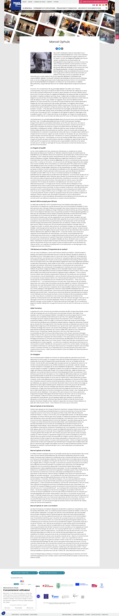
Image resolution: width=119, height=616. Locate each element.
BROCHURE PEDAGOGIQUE (51, 573)
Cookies (87, 614)
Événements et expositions (44, 8)
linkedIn (103, 573)
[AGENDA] (117, 15)
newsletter (106, 573)
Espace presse (33, 614)
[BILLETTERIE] (117, 20)
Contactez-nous (96, 614)
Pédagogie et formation (67, 8)
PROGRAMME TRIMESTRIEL (24, 573)
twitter (85, 573)
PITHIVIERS (56, 2)
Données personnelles (78, 614)
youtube (92, 573)
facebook (88, 573)
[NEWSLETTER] (117, 32)
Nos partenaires (24, 614)
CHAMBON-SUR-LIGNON (39, 2)
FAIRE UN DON (95, 2)
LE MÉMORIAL (27, 8)
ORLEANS (30, 2)
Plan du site (105, 614)
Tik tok (99, 573)
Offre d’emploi (15, 614)
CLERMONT (49, 2)
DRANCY (25, 2)
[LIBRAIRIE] (117, 28)
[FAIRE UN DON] (117, 37)
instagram (95, 573)
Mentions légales (66, 614)
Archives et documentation (89, 8)
